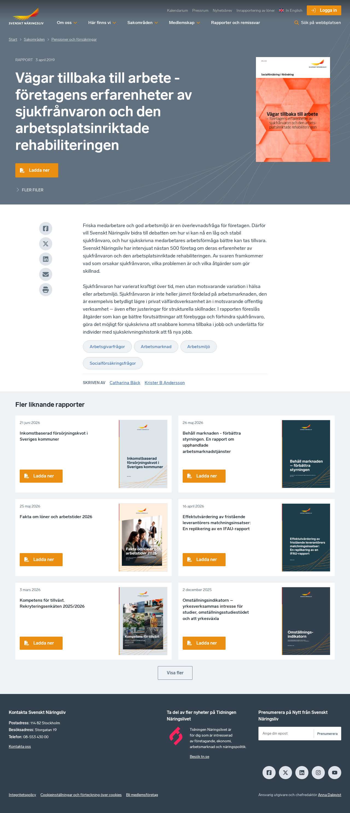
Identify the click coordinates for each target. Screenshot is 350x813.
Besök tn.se (199, 756)
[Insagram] (318, 772)
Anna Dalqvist (329, 795)
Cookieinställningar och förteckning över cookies (81, 795)
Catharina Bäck (125, 382)
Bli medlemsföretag (142, 795)
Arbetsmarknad (156, 346)
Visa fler (175, 672)
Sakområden (34, 39)
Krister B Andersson (165, 382)
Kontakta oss (20, 746)
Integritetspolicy (22, 795)
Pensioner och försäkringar (74, 39)
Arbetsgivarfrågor (107, 346)
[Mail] (45, 274)
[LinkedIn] (45, 259)
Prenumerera (327, 734)
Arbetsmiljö (198, 346)
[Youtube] (334, 772)
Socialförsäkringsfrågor (113, 363)
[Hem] (26, 16)
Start (13, 39)
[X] (45, 243)
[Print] (45, 289)
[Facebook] (45, 228)
